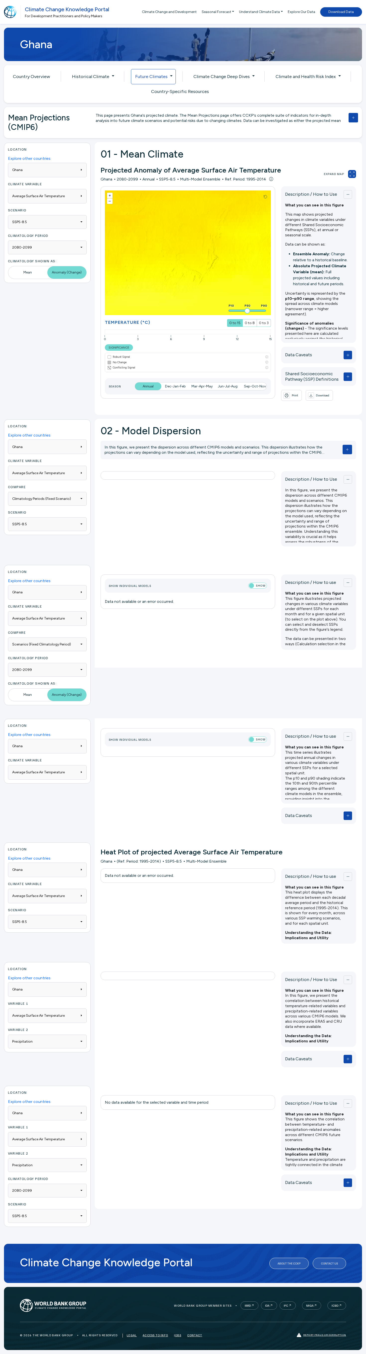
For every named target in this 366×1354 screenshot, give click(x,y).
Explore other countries (29, 158)
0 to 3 (264, 323)
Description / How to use (310, 582)
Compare (17, 487)
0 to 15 (235, 323)
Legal (132, 1335)
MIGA (309, 1305)
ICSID (335, 1305)
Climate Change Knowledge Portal (67, 9)
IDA (267, 1305)
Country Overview (31, 76)
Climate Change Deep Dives (221, 76)
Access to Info (155, 1335)
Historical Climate (90, 76)
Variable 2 (18, 1029)
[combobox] (47, 222)
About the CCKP (289, 1263)
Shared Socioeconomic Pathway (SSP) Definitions (312, 376)
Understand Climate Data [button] (259, 12)
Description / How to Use (311, 194)
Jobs (177, 1335)
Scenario (17, 210)
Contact (194, 1335)
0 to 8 (250, 323)
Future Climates (151, 76)
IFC (286, 1305)
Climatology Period (28, 235)
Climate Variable (25, 184)
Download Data (341, 12)
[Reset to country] (265, 196)
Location (17, 149)
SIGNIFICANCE (119, 347)
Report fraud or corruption (324, 1334)
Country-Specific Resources (180, 91)
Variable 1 (18, 1003)
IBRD (248, 1305)
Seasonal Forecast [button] (216, 12)
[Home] (10, 12)
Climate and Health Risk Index (306, 76)
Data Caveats (298, 355)
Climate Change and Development (169, 12)
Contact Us (329, 1263)
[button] (319, 395)
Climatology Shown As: (32, 261)
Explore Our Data (301, 12)
